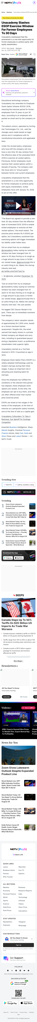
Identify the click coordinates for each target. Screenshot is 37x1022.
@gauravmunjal (23, 262)
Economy (6, 891)
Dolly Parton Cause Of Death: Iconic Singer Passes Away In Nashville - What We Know (12, 828)
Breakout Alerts (9, 870)
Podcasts (6, 925)
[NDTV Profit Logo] (18, 848)
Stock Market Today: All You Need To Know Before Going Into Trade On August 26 (12, 798)
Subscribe (6, 697)
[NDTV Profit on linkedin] (20, 970)
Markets (6, 887)
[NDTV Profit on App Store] (26, 1003)
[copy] (34, 54)
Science (6, 904)
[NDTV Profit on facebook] (8, 970)
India (20, 894)
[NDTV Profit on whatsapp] (28, 970)
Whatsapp (22, 925)
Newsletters (7, 922)
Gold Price (7, 907)
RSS (18, 1014)
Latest (18, 436)
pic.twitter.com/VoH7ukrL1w (13, 271)
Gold (26, 433)
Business (19, 48)
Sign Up (18, 945)
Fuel (21, 433)
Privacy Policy (23, 1012)
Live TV (21, 870)
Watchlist (22, 867)
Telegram (21, 922)
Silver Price (22, 907)
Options (21, 874)
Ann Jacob (10, 48)
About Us (5, 1012)
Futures (6, 874)
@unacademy (7, 250)
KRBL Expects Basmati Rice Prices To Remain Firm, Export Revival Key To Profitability (15, 731)
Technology (22, 897)
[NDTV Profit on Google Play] (10, 1003)
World (5, 897)
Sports (5, 901)
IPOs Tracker (8, 877)
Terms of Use (14, 1012)
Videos (21, 904)
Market (4, 430)
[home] (13, 2)
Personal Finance (9, 894)
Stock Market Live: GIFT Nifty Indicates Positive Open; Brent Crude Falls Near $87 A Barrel (11, 784)
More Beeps (18, 661)
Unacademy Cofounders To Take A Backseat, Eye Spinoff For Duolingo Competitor (16, 419)
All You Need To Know (10, 688)
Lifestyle (21, 901)
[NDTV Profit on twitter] (12, 970)
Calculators (22, 911)
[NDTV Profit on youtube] (24, 970)
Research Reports (25, 891)
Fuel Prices (7, 910)
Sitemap (31, 1012)
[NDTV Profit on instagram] (16, 970)
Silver (4, 436)
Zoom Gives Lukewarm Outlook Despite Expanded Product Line (18, 771)
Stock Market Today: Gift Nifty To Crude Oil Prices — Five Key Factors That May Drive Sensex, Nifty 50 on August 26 (11, 813)
